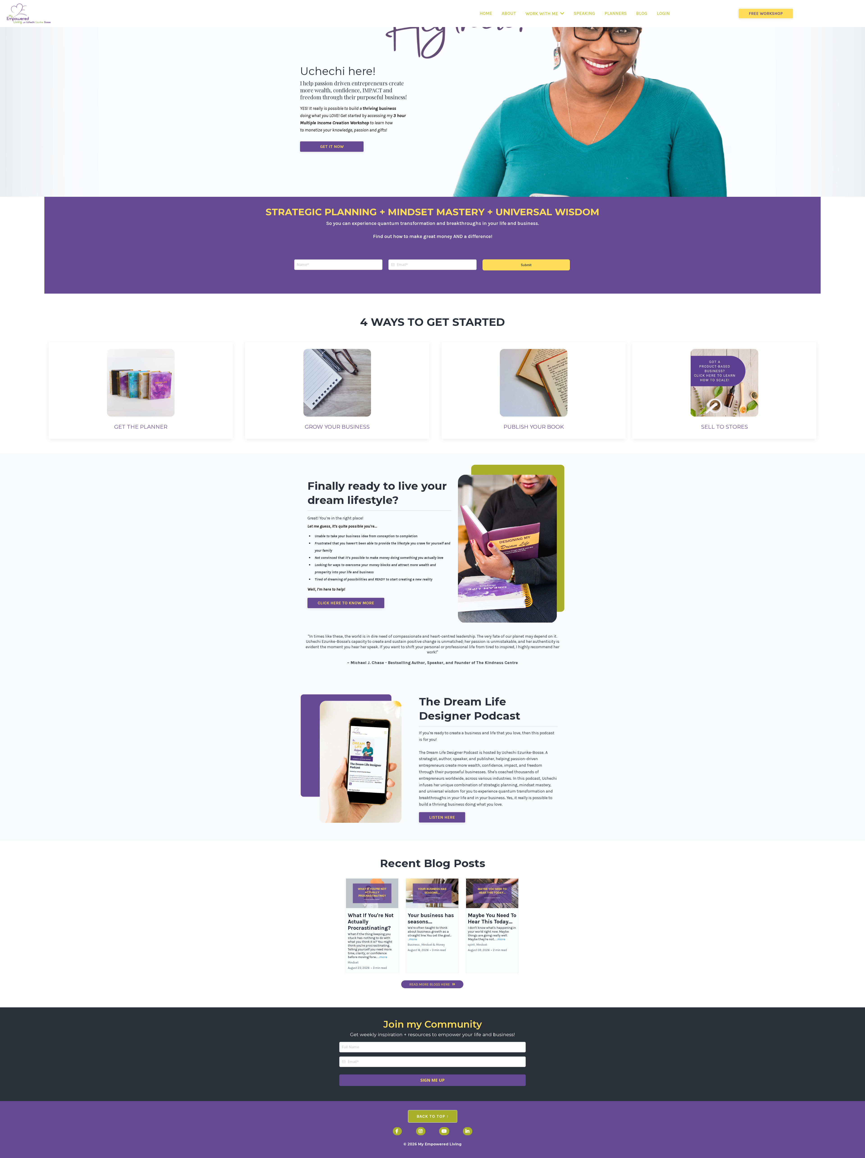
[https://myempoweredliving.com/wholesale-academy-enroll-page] (724, 382)
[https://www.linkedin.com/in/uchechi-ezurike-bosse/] (467, 1131)
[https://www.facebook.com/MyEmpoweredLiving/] (397, 1131)
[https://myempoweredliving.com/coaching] (337, 382)
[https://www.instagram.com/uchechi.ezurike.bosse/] (421, 1131)
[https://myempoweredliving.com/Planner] (141, 382)
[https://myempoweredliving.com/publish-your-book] (533, 382)
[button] (372, 926)
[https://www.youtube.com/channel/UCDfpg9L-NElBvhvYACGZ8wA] (444, 1131)
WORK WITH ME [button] (542, 13)
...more (382, 957)
